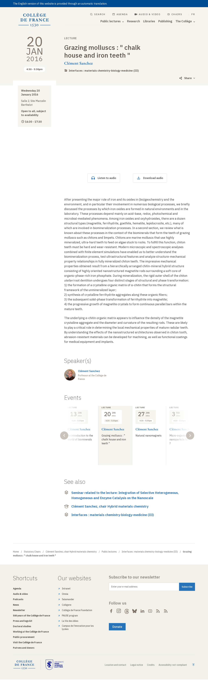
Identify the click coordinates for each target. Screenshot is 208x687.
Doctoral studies (22, 626)
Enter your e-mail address (124, 586)
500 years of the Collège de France (31, 615)
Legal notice (136, 664)
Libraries (149, 21)
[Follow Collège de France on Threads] (126, 611)
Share (188, 78)
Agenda (122, 14)
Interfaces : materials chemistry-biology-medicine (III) (104, 70)
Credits (151, 664)
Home (16, 551)
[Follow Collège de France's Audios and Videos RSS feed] (165, 611)
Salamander (68, 599)
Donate (117, 627)
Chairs (176, 14)
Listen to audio (107, 178)
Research (133, 21)
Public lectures (109, 551)
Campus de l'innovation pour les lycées (78, 627)
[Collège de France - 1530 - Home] (34, 20)
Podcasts (18, 599)
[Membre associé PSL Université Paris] (55, 665)
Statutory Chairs (32, 551)
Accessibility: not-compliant (173, 664)
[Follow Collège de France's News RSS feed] (158, 611)
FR (193, 14)
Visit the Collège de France (27, 642)
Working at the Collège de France (31, 631)
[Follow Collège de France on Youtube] (150, 611)
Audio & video (149, 14)
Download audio (153, 178)
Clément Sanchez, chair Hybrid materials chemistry (109, 506)
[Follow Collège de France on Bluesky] (134, 611)
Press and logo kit (22, 620)
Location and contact (115, 664)
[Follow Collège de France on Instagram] (119, 611)
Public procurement (23, 637)
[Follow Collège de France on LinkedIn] (142, 611)
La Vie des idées (70, 620)
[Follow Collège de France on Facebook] (111, 611)
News (16, 604)
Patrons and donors (23, 647)
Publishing (165, 21)
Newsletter (19, 610)
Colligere (66, 604)
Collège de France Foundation (77, 610)
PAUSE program (70, 615)
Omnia (65, 593)
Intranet (66, 588)
